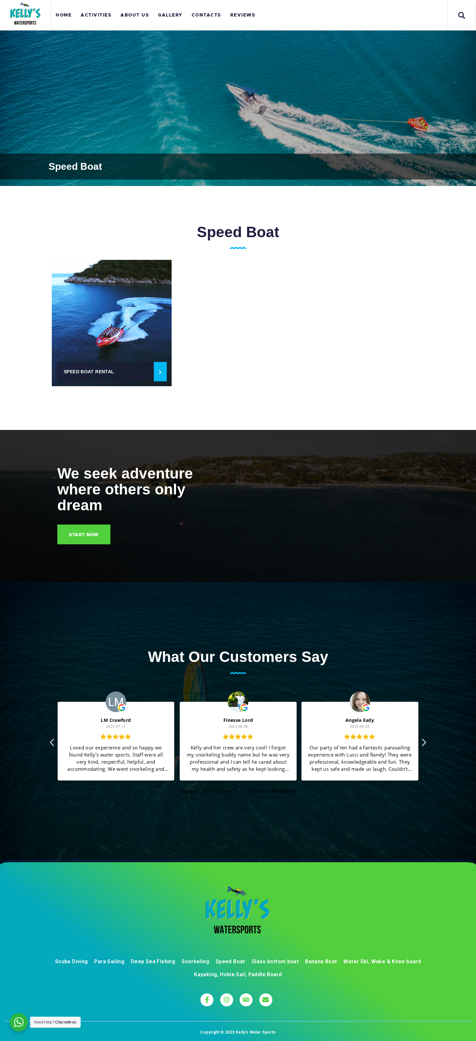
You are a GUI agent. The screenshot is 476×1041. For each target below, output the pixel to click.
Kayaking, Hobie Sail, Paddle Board (238, 974)
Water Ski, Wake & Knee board (382, 961)
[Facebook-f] (206, 999)
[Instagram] (226, 999)
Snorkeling (195, 961)
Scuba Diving (71, 961)
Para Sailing (109, 961)
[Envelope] (265, 999)
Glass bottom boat (275, 961)
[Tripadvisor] (246, 999)
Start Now (83, 535)
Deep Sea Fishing (153, 961)
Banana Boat (321, 961)
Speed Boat (230, 961)
